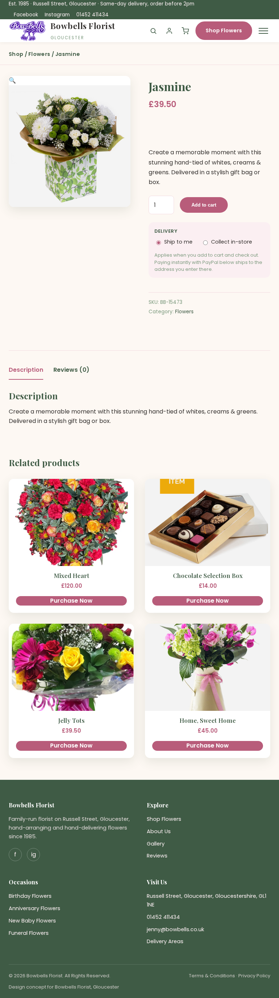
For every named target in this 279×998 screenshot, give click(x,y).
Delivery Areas (165, 941)
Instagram (57, 14)
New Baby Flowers (32, 920)
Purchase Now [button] (71, 600)
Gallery (156, 843)
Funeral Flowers (29, 933)
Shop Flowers (224, 30)
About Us (159, 831)
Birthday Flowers (30, 896)
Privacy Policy (254, 976)
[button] (12, 80)
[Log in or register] (169, 31)
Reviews (157, 855)
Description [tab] (26, 370)
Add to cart (203, 205)
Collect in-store (231, 241)
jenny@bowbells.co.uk (175, 929)
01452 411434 (92, 14)
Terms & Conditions (212, 976)
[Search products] (153, 31)
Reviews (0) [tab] (71, 370)
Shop (16, 54)
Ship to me (178, 241)
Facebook (26, 14)
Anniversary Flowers (34, 908)
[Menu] (263, 31)
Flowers (39, 54)
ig (33, 854)
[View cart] (185, 31)
